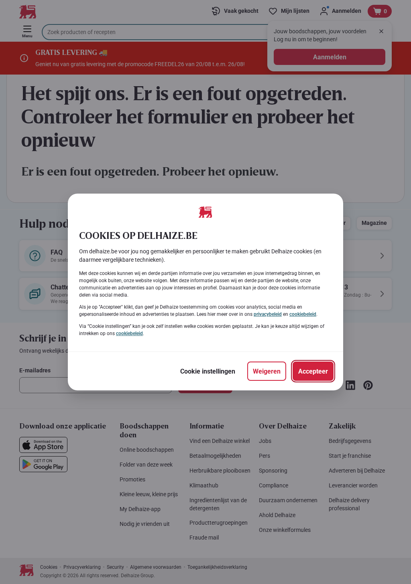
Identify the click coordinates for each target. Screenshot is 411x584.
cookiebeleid (302, 314)
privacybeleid (268, 314)
